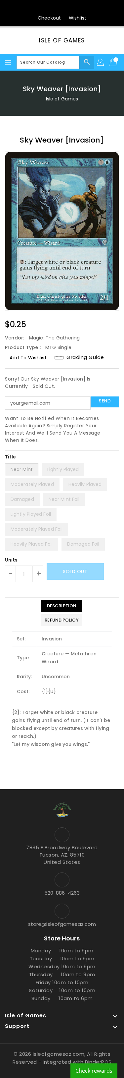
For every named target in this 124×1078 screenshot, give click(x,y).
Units (11, 560)
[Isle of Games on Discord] (87, 8)
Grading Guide (85, 357)
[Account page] (100, 62)
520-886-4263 (62, 892)
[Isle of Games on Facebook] (37, 8)
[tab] (61, 606)
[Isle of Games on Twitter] (49, 8)
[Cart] (114, 62)
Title (10, 456)
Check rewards (93, 1070)
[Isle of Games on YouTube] (75, 8)
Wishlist (77, 18)
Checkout (49, 18)
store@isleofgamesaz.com (62, 924)
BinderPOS (98, 1061)
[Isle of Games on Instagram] (62, 8)
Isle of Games (62, 40)
